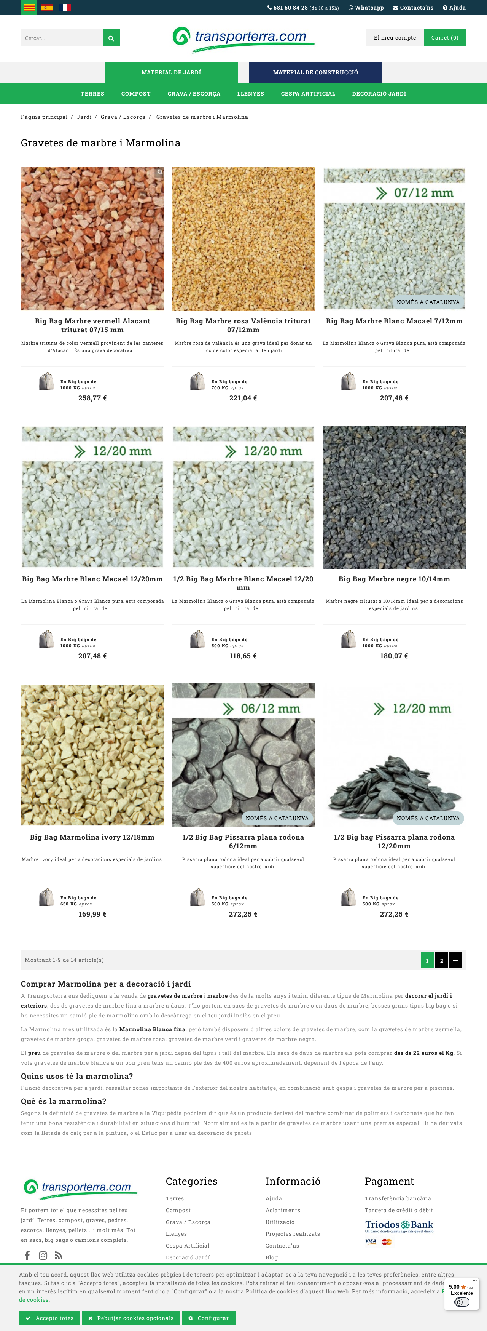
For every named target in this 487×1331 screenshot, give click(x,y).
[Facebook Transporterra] (27, 1256)
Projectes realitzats (293, 1233)
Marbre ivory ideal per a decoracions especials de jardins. (93, 859)
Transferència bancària (398, 1198)
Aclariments (283, 1210)
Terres (93, 93)
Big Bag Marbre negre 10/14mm (394, 578)
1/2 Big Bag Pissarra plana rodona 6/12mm (243, 841)
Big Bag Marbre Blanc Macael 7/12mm (394, 321)
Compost (136, 93)
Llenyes (250, 93)
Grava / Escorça (194, 93)
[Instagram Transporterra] (43, 1256)
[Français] (65, 7)
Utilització (280, 1221)
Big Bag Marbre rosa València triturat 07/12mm (243, 325)
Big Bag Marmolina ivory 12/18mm (92, 837)
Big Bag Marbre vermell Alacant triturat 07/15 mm (92, 325)
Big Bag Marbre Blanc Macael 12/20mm (92, 578)
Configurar (212, 1317)
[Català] (29, 7)
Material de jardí (171, 72)
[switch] (461, 1302)
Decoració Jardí (379, 93)
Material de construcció (315, 72)
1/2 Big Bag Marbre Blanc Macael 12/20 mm (243, 583)
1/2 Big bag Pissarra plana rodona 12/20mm (394, 841)
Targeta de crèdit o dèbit (399, 1210)
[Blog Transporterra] (58, 1256)
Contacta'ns (282, 1245)
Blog (272, 1257)
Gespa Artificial (308, 93)
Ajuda (274, 1198)
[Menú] (474, 1282)
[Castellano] (47, 7)
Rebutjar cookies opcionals (135, 1317)
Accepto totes (54, 1317)
